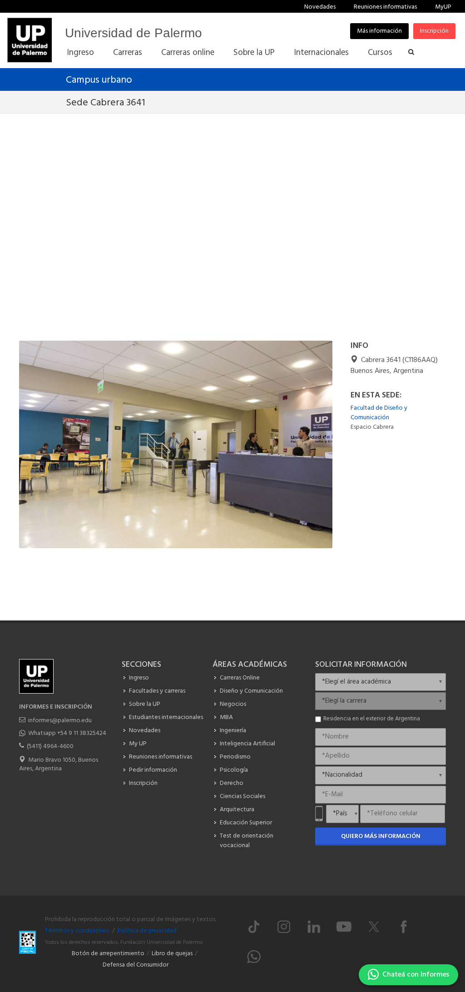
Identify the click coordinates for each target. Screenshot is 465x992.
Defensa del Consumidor (135, 965)
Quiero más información (380, 836)
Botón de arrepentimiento (108, 953)
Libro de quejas (172, 953)
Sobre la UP (144, 704)
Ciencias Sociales (242, 796)
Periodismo (235, 757)
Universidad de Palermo (133, 33)
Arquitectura (237, 809)
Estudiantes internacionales (166, 717)
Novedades (320, 7)
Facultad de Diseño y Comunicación (379, 413)
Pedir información (153, 770)
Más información (379, 31)
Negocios (233, 704)
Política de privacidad (147, 931)
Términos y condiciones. (77, 931)
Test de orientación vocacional (246, 840)
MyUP (443, 7)
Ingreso (139, 678)
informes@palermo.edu (60, 720)
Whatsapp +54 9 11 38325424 (67, 733)
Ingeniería (233, 730)
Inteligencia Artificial (247, 744)
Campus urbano (99, 80)
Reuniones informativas (385, 7)
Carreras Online (240, 678)
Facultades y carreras (157, 691)
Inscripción (434, 31)
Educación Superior (246, 823)
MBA (226, 717)
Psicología (234, 770)
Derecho (231, 783)
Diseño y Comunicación (251, 691)
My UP (138, 744)
